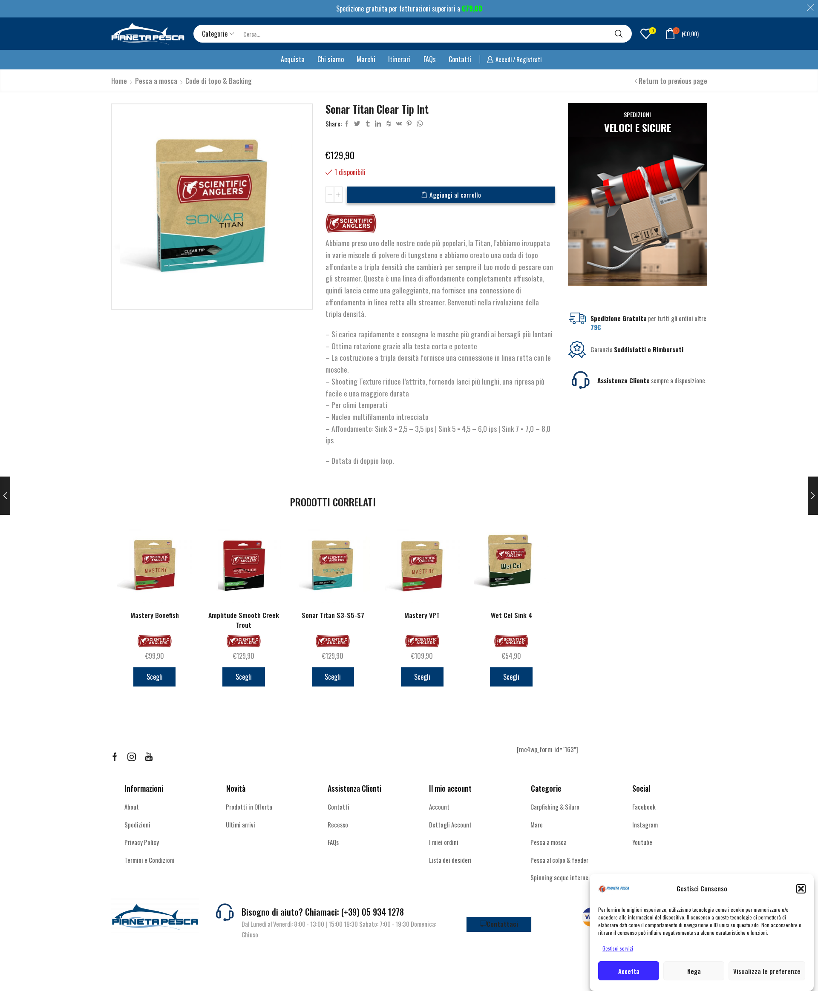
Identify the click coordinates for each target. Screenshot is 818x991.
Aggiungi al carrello (455, 194)
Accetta (628, 971)
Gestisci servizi (617, 948)
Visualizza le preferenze (767, 971)
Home (119, 81)
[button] (801, 889)
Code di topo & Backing (218, 81)
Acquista (293, 59)
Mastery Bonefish (154, 615)
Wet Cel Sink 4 (511, 615)
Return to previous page (673, 81)
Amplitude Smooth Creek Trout (243, 620)
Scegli (155, 677)
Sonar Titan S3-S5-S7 (333, 615)
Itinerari (399, 59)
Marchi (366, 59)
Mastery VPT (422, 615)
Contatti (460, 59)
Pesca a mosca (156, 81)
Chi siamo (330, 59)
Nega (694, 971)
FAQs (429, 59)
